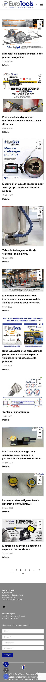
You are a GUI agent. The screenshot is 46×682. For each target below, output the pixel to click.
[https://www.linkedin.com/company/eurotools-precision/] (3, 608)
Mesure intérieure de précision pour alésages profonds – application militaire (23, 187)
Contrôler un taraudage (15, 412)
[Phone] (6, 664)
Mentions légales (8, 614)
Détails (5, 65)
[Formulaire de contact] (6, 670)
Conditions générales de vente (13, 616)
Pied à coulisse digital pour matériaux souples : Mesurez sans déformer (22, 120)
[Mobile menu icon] (41, 4)
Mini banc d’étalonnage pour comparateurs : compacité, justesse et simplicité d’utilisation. (21, 455)
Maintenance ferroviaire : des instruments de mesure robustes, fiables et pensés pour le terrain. (21, 299)
